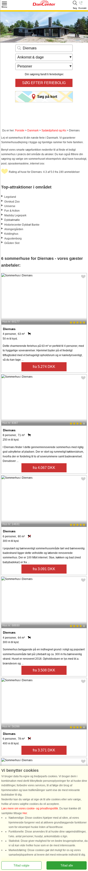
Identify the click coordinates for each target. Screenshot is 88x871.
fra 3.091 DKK (44, 569)
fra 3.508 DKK (44, 670)
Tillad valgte (21, 865)
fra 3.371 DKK (44, 750)
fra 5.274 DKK (44, 367)
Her (25, 813)
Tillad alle (66, 865)
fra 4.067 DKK (44, 468)
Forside (19, 130)
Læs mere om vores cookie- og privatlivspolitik (29, 808)
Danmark (33, 130)
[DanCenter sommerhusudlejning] (44, 4)
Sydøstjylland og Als (54, 130)
